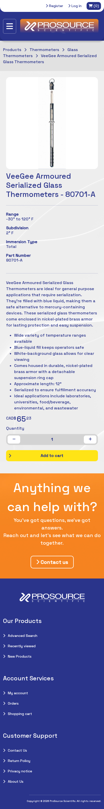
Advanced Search (22, 635)
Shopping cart (20, 713)
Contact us (53, 562)
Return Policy (19, 760)
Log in (76, 6)
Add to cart (52, 455)
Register (55, 6)
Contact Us (17, 750)
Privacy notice (20, 771)
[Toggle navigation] (9, 26)
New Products (20, 656)
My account (18, 693)
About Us (15, 781)
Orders (13, 703)
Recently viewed (22, 646)
